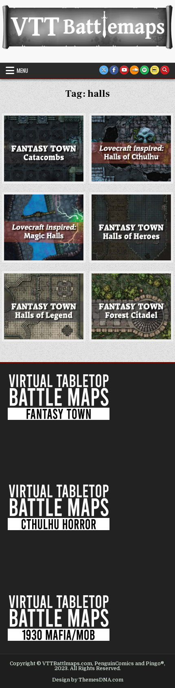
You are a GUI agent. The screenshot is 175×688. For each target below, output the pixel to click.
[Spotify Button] (144, 70)
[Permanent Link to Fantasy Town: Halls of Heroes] (131, 227)
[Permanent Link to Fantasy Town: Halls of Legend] (43, 306)
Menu (22, 70)
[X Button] (103, 70)
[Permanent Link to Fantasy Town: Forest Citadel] (131, 306)
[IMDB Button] (154, 70)
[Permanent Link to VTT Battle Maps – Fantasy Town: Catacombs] (43, 148)
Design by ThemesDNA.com (87, 680)
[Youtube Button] (124, 70)
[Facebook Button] (113, 70)
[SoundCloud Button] (134, 70)
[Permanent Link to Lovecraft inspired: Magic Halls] (43, 227)
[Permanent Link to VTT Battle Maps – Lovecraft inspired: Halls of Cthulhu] (131, 148)
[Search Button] (164, 70)
